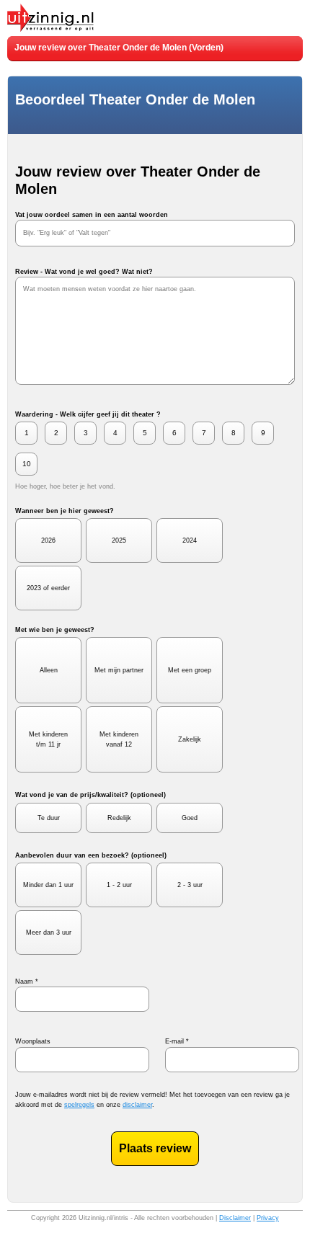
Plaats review (155, 1148)
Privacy (268, 1217)
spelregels (79, 1104)
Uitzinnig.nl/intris (103, 1217)
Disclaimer (235, 1217)
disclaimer (137, 1104)
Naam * (26, 981)
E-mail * (177, 1041)
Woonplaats (32, 1041)
